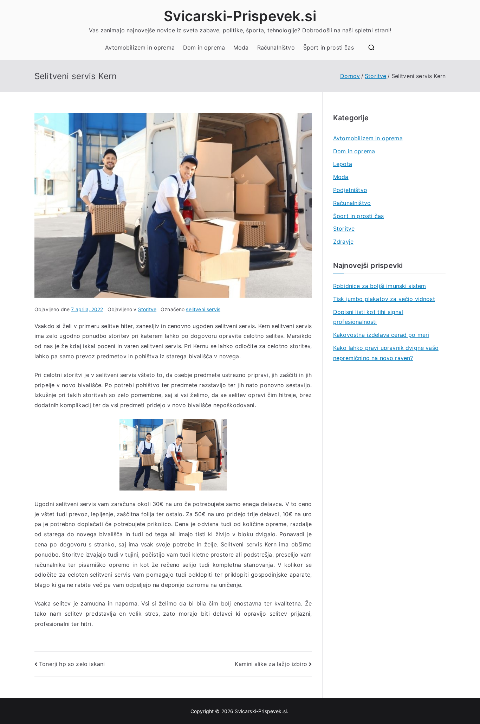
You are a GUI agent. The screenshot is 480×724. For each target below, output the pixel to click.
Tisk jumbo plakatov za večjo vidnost (384, 298)
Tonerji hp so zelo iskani (72, 663)
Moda (241, 47)
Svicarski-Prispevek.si (240, 16)
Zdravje (343, 241)
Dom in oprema (204, 47)
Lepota (342, 163)
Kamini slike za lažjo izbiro (271, 663)
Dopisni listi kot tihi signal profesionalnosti (368, 317)
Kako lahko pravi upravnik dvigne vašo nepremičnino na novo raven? (386, 352)
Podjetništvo (350, 189)
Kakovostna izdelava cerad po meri (381, 334)
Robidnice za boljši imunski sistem (379, 285)
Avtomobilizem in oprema (140, 47)
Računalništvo (276, 47)
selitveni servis (203, 309)
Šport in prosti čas (328, 47)
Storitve (147, 309)
